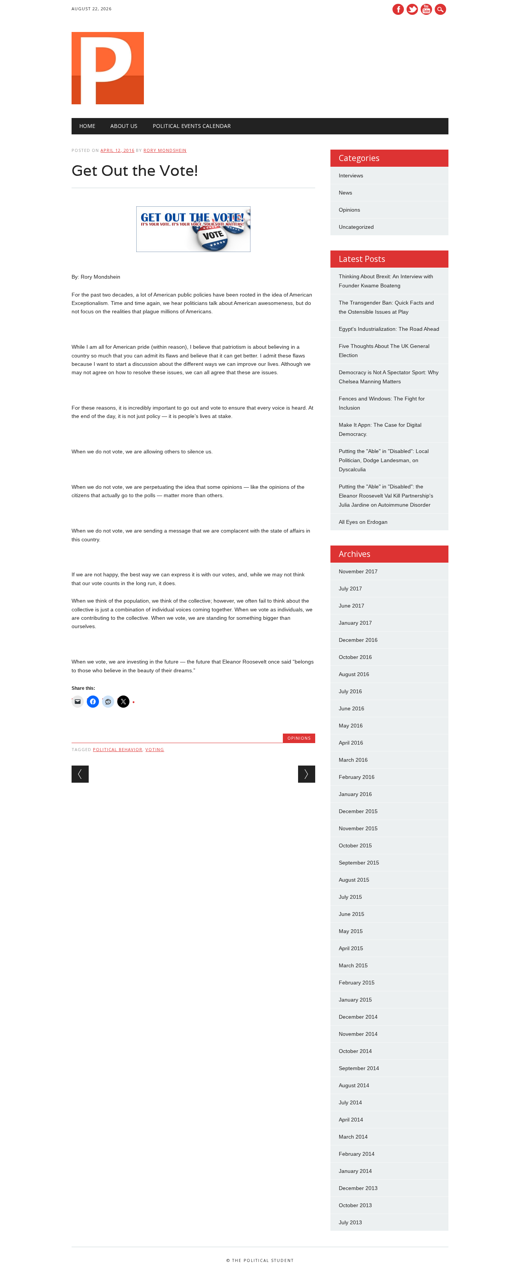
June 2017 (351, 606)
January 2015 (355, 1000)
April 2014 (351, 1120)
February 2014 (357, 1154)
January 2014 (355, 1171)
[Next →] (306, 774)
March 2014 (353, 1137)
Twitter (412, 9)
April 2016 (351, 743)
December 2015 (358, 811)
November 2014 (358, 1034)
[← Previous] (80, 774)
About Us (123, 125)
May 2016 (351, 726)
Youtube (426, 9)
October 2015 (355, 845)
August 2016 (354, 674)
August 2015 (354, 880)
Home (87, 125)
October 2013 (355, 1205)
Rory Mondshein (165, 150)
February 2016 (357, 777)
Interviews (351, 175)
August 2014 (354, 1085)
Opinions (299, 738)
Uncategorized (356, 227)
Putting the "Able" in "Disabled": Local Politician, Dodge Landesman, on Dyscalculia (384, 460)
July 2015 (350, 897)
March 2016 (353, 760)
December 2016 (358, 640)
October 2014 (355, 1051)
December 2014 (358, 1017)
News (345, 193)
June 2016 (351, 708)
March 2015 (353, 965)
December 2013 (358, 1188)
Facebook (398, 9)
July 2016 (350, 691)
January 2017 (355, 623)
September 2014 (359, 1068)
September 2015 (359, 863)
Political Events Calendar (192, 125)
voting (154, 749)
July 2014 (350, 1102)
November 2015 (358, 828)
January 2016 (355, 794)
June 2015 (351, 914)
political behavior (117, 749)
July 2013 (350, 1222)
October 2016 (355, 657)
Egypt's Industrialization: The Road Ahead (389, 329)
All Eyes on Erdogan (363, 522)
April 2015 (351, 948)
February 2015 (357, 982)
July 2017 (350, 588)
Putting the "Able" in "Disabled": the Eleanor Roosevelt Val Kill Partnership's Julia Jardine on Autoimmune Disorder (386, 495)
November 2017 (358, 571)
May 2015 (351, 931)
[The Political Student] (108, 102)
